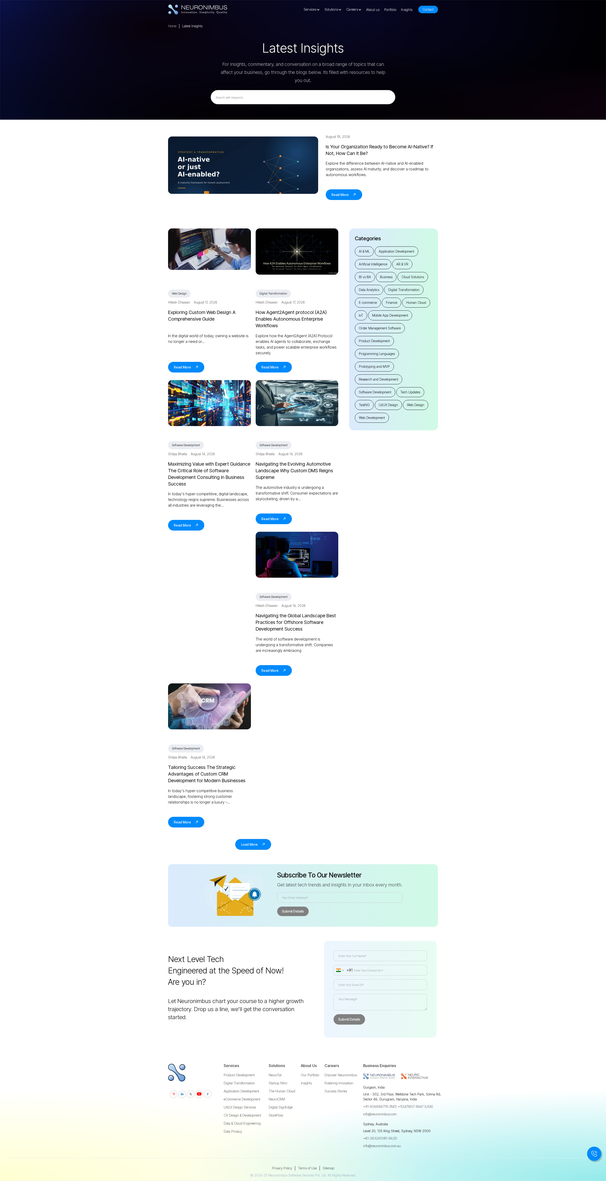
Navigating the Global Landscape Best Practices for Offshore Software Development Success (296, 622)
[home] (197, 9)
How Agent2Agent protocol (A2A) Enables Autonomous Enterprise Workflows (291, 318)
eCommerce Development (242, 1099)
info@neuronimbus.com (380, 1114)
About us (372, 10)
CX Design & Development (242, 1115)
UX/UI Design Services (240, 1107)
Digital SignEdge (281, 1107)
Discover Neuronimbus (341, 1075)
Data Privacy (233, 1131)
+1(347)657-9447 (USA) (415, 1106)
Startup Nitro (278, 1083)
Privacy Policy (282, 1168)
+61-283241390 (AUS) (380, 1138)
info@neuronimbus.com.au (382, 1146)
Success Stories (336, 1091)
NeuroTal (275, 1075)
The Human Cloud (282, 1091)
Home (172, 26)
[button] (313, 9)
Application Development (241, 1091)
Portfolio (390, 10)
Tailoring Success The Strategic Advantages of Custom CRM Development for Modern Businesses (206, 773)
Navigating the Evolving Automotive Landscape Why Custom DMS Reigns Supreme (294, 470)
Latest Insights (192, 26)
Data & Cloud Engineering (242, 1123)
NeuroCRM (277, 1099)
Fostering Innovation (339, 1083)
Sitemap (328, 1168)
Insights (406, 10)
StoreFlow (276, 1115)
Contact (428, 9)
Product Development (239, 1075)
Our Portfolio (310, 1075)
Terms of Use (307, 1168)
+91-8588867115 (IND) (380, 1106)
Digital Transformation (239, 1083)
